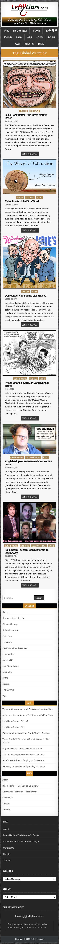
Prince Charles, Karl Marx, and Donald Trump (27, 384)
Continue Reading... (29, 153)
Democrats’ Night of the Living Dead (25, 295)
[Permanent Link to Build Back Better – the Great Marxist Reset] (29, 84)
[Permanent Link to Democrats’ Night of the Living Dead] (29, 262)
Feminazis (8, 37)
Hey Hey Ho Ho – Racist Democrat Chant (22, 748)
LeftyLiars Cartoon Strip (13, 727)
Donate (41, 43)
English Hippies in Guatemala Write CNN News (28, 463)
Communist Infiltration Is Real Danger (20, 791)
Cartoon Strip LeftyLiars (13, 618)
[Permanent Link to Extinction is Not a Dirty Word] (29, 176)
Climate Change (20, 378)
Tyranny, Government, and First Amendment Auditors (27, 709)
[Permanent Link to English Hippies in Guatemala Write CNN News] (29, 439)
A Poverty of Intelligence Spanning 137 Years (23, 766)
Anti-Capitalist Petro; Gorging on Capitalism (23, 760)
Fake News (30, 197)
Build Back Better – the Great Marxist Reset (26, 116)
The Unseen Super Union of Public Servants (23, 754)
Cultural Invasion (10, 630)
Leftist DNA (7, 660)
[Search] (56, 30)
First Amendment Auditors (14, 648)
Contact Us (29, 43)
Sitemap (6, 809)
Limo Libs (51, 37)
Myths (29, 37)
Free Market (8, 654)
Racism (19, 37)
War (4, 696)
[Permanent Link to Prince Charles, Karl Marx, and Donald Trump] (29, 353)
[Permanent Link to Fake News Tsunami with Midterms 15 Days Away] (29, 522)
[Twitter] (49, 30)
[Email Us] (53, 30)
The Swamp (36, 30)
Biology (39, 37)
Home (6, 30)
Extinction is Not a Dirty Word (22, 201)
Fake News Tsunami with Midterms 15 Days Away (26, 551)
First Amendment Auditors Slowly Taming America (26, 733)
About (17, 43)
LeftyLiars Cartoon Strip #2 (15, 721)
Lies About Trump (20, 30)
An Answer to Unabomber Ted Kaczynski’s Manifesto (27, 715)
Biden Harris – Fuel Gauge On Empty (20, 786)
